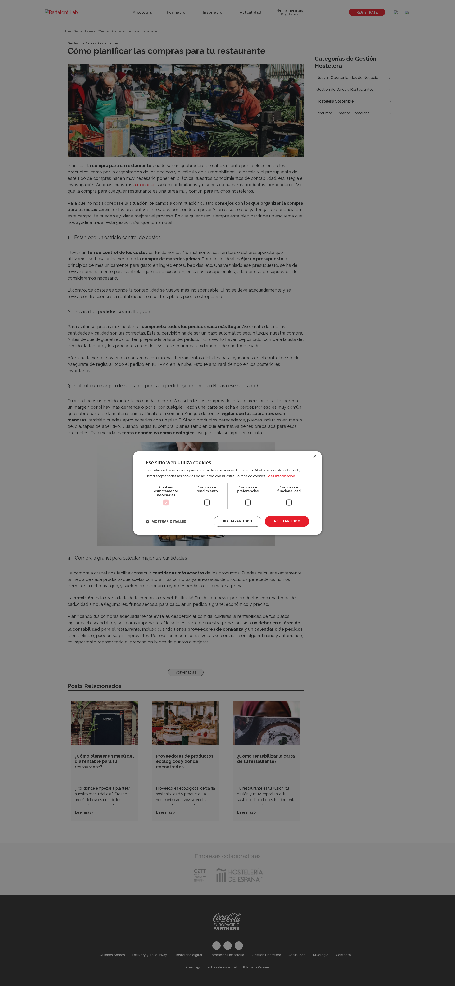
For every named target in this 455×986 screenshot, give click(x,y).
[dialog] (227, 493)
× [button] (314, 456)
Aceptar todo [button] (287, 521)
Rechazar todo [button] (237, 521)
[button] (166, 521)
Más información (281, 476)
